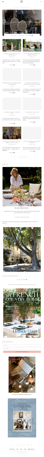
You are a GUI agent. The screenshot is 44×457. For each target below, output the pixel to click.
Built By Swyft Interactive (22, 453)
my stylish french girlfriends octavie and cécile (22, 22)
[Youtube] (28, 445)
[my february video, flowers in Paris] (12, 103)
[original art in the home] (32, 103)
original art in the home (32, 112)
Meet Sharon (12, 449)
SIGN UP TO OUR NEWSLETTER (22, 351)
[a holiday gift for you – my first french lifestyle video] (12, 133)
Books (25, 449)
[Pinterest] (24, 445)
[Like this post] (26, 35)
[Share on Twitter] (29, 35)
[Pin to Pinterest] (33, 94)
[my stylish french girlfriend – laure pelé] (32, 133)
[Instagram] (20, 445)
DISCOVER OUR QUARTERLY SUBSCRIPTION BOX (22, 394)
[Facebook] (13, 445)
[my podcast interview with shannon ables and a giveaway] (32, 74)
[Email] (31, 445)
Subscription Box (31, 449)
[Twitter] (16, 445)
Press (17, 449)
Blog (21, 449)
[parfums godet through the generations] (12, 45)
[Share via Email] (32, 35)
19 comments (21, 35)
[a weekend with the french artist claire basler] (12, 74)
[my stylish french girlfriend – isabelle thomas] (32, 45)
